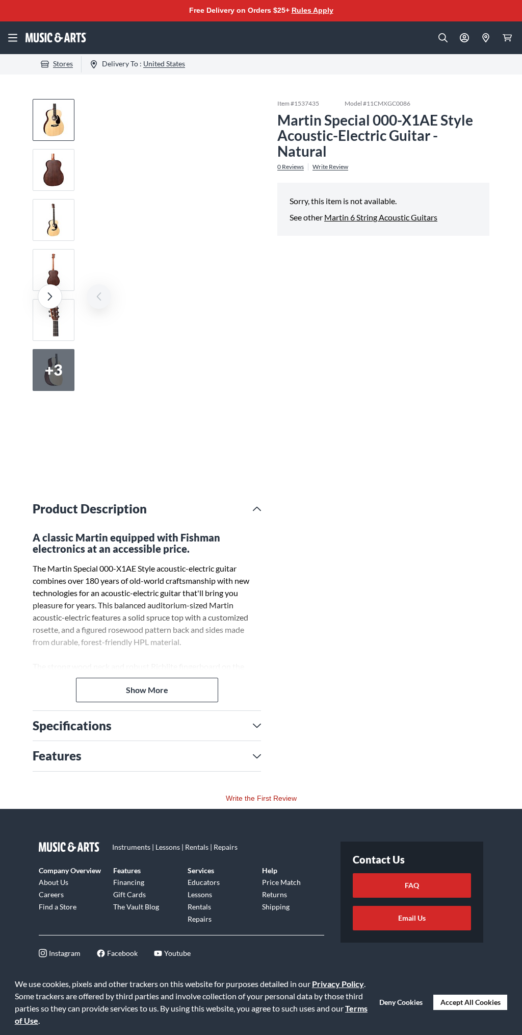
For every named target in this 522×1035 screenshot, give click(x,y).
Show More (147, 690)
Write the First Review (261, 798)
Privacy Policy (338, 984)
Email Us (412, 918)
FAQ (412, 885)
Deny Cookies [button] (401, 1002)
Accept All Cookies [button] (470, 1002)
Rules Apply (312, 10)
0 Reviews (290, 166)
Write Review (330, 166)
